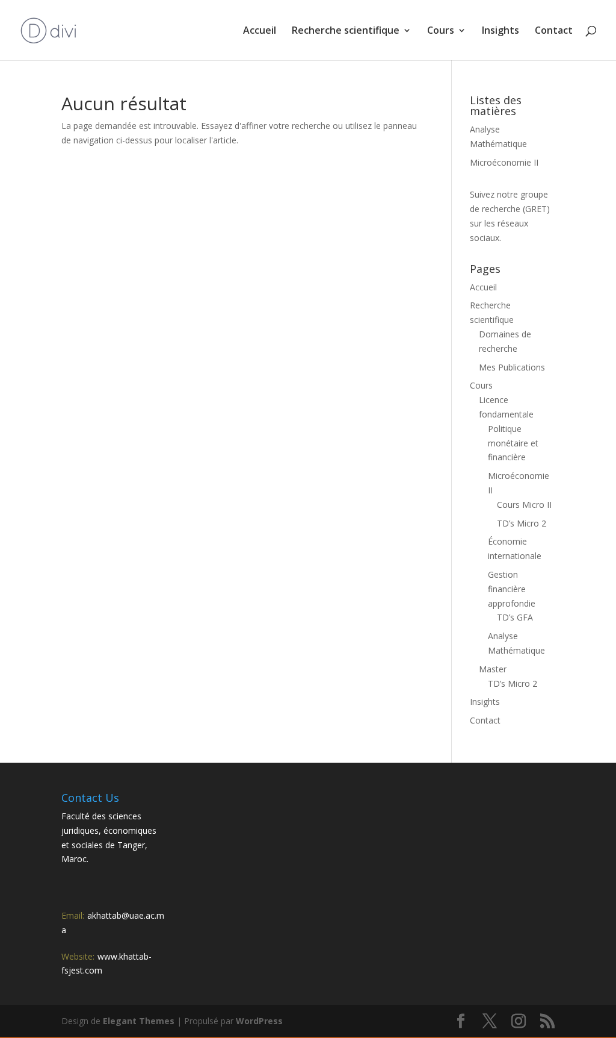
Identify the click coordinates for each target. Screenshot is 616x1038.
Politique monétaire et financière (513, 443)
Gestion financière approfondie (511, 589)
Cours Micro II (524, 504)
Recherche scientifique (345, 31)
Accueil (259, 31)
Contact (554, 31)
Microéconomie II (504, 162)
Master (493, 669)
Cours (440, 31)
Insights (500, 31)
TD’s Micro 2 (521, 523)
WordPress (259, 1021)
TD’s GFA (515, 617)
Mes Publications (512, 367)
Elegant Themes (138, 1021)
